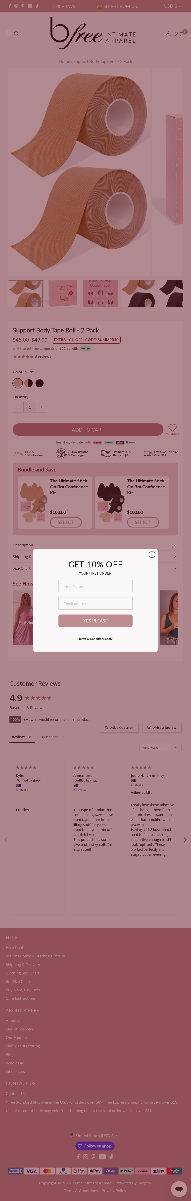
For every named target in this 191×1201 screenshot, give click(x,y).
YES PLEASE (95, 620)
